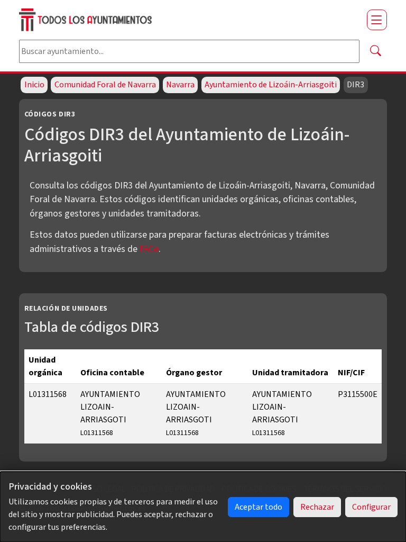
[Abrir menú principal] (377, 20)
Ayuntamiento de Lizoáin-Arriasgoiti (271, 85)
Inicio (34, 85)
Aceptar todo (258, 507)
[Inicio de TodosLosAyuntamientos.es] (188, 19)
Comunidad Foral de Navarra (105, 85)
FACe (149, 249)
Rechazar (317, 507)
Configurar (371, 507)
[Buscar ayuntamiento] (375, 51)
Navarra (180, 85)
